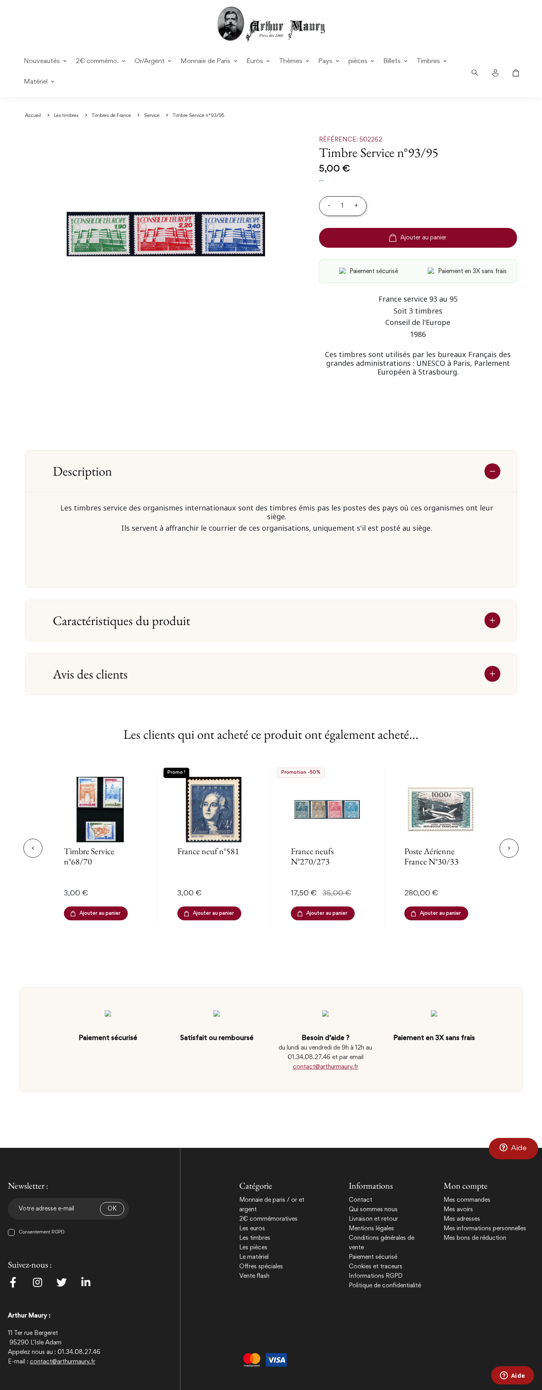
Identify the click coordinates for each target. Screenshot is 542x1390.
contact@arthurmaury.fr (325, 1067)
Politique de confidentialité (385, 1286)
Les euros (252, 1228)
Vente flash (254, 1276)
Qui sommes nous (373, 1209)
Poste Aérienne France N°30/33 (431, 856)
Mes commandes (467, 1200)
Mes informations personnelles (485, 1228)
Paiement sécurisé (373, 1257)
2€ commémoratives (268, 1219)
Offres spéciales (261, 1267)
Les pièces (253, 1247)
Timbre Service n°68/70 (89, 856)
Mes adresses (462, 1219)
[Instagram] (37, 1282)
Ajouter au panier (423, 238)
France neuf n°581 (208, 851)
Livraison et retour (373, 1219)
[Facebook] (13, 1282)
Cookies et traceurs (375, 1267)
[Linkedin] (86, 1282)
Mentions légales (371, 1228)
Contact (360, 1200)
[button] (513, 1148)
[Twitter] (61, 1282)
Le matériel (254, 1257)
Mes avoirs (458, 1209)
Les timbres (254, 1238)
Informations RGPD (376, 1276)
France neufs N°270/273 (312, 856)
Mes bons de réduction (475, 1238)
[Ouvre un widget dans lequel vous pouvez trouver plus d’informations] (512, 1376)
